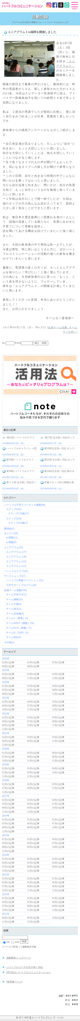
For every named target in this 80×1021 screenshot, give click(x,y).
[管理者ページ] (14, 981)
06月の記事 (8, 666)
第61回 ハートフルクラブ (20, 437)
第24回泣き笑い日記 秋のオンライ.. (61, 471)
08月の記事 (33, 666)
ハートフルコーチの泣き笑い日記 (24, 967)
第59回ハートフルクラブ (19, 459)
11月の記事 (33, 678)
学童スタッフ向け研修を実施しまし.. (61, 482)
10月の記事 (8, 709)
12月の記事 (58, 678)
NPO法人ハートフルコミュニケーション (28, 972)
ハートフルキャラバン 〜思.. (22, 448)
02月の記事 (8, 662)
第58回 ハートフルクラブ (20, 471)
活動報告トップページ (18, 957)
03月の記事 (33, 662)
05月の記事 (58, 662)
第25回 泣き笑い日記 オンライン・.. (61, 459)
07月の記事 (33, 689)
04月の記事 (58, 686)
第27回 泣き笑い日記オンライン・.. (61, 437)
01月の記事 (8, 686)
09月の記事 (8, 694)
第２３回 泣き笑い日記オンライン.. (23, 482)
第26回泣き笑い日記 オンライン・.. (61, 448)
